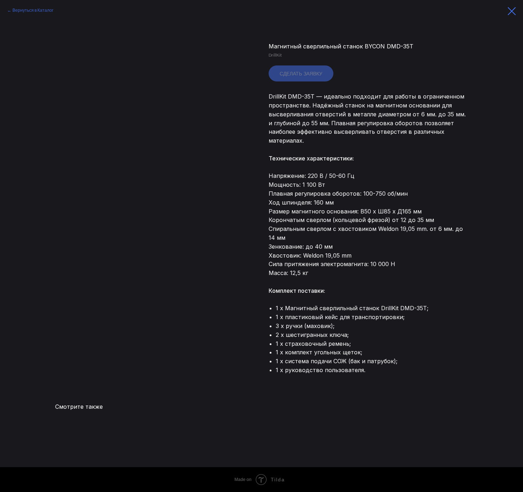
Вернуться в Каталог (32, 10)
